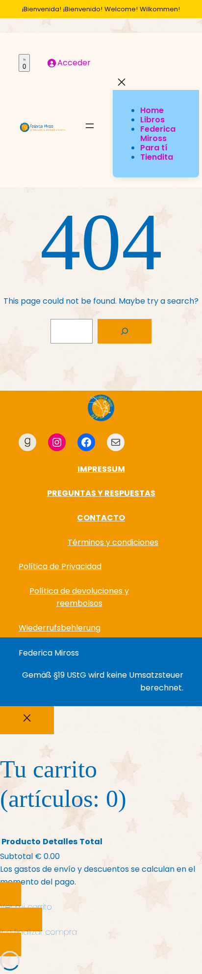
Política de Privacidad (60, 566)
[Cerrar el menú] (121, 83)
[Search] (125, 331)
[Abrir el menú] (90, 126)
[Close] (27, 720)
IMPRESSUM (101, 469)
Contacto (101, 517)
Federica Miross (49, 653)
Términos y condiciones (113, 542)
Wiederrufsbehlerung (60, 627)
